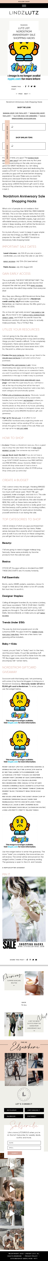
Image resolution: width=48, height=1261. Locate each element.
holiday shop (24, 1)
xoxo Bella (22, 807)
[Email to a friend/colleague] (36, 960)
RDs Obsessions (9, 783)
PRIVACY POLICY (31, 1256)
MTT (36, 1258)
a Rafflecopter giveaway (13, 868)
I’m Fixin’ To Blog (21, 775)
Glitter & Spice (24, 769)
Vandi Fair (32, 799)
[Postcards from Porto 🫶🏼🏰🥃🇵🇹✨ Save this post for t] (12, 1238)
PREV (21, 94)
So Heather (35, 775)
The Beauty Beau (23, 791)
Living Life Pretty (10, 810)
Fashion (24, 25)
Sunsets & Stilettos (35, 786)
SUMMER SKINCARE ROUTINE (14, 982)
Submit (15, 1153)
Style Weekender (27, 772)
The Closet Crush (30, 796)
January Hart (8, 777)
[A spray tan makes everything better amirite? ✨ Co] (12, 1189)
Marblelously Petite (11, 802)
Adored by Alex (22, 777)
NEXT (26, 94)
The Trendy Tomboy (27, 788)
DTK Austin (37, 769)
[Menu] (24, 5)
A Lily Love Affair (9, 788)
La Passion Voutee (37, 807)
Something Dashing (33, 767)
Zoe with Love (28, 802)
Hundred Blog (32, 805)
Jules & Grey (19, 805)
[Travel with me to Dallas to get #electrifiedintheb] (12, 1213)
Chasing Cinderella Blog (13, 786)
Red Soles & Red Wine (11, 796)
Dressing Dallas (19, 799)
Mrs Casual (23, 783)
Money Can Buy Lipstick (13, 767)
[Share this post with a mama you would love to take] (12, 1165)
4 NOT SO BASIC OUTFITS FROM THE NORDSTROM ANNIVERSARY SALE (34, 1024)
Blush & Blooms (30, 780)
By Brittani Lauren (10, 772)
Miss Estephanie (9, 807)
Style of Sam (35, 783)
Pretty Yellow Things (29, 810)
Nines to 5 (16, 780)
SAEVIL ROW (27, 1258)
